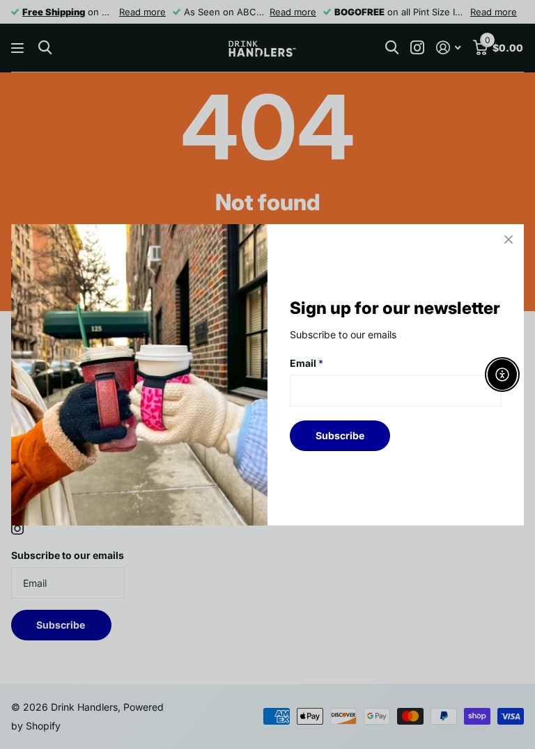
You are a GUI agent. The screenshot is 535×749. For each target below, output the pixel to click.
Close (508, 239)
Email (306, 363)
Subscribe (340, 435)
